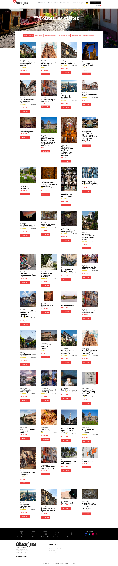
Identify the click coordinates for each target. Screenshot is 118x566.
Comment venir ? (57, 537)
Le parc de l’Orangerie (24, 187)
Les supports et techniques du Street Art (28, 275)
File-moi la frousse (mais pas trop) (68, 230)
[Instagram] (93, 534)
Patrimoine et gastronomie (46, 430)
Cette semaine (42, 3)
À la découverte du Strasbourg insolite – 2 (48, 510)
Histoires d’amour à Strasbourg (48, 391)
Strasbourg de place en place (28, 355)
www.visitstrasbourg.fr (21, 552)
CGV (33, 537)
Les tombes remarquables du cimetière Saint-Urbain (88, 237)
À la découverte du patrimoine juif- (89, 311)
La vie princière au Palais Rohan (48, 225)
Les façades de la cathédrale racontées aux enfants (49, 184)
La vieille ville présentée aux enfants (46, 346)
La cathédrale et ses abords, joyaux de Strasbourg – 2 (89, 352)
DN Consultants (71, 563)
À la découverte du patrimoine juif (48, 100)
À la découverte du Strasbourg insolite (68, 62)
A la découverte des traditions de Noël (89, 268)
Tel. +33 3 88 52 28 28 (20, 554)
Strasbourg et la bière (47, 306)
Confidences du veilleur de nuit (87, 64)
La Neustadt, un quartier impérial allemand (88, 431)
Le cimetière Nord (68, 305)
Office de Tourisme (21, 537)
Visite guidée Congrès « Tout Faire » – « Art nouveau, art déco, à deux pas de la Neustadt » (89, 136)
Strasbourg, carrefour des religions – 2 (25, 506)
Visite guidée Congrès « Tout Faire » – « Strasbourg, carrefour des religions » (67, 151)
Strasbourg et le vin (28, 131)
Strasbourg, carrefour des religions (66, 97)
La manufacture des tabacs (89, 95)
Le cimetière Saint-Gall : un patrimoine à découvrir (69, 463)
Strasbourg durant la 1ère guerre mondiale (48, 275)
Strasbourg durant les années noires (27, 226)
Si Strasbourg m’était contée (66, 195)
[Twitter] (89, 534)
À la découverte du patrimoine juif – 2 (48, 467)
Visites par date (53, 3)
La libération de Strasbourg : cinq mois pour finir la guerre (88, 393)
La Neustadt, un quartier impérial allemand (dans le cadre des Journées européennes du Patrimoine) (48, 141)
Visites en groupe (77, 3)
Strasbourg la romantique (25, 391)
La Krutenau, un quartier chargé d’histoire (67, 430)
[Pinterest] (96, 534)
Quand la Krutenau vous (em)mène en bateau (27, 431)
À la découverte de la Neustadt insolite (89, 182)
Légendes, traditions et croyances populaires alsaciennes (28, 313)
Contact (69, 537)
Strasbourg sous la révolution (27, 473)
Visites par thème (65, 3)
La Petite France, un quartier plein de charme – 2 (69, 352)
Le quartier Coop (88, 461)
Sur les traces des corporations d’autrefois (27, 101)
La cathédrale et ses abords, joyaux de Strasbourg (48, 63)
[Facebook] (86, 534)
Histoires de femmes (69, 390)
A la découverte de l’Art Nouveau (68, 270)
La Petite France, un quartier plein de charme (28, 63)
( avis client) (33, 67)
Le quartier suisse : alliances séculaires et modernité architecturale (89, 506)
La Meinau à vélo (67, 503)
